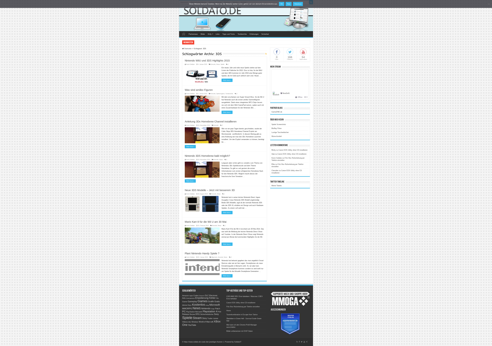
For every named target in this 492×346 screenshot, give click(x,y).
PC (184, 311)
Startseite (187, 49)
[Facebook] (299, 341)
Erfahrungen (254, 34)
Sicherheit (265, 34)
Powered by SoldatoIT (233, 342)
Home (183, 33)
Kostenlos (198, 304)
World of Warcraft (206, 322)
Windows (195, 322)
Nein (288, 4)
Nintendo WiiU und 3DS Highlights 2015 (207, 60)
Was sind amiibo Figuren (199, 89)
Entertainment (190, 298)
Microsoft (214, 304)
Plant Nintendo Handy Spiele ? (202, 253)
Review (192, 314)
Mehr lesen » (227, 80)
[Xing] (307, 341)
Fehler (212, 298)
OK (281, 4)
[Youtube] (304, 341)
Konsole (213, 64)
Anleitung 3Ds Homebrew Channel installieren (211, 121)
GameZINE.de (276, 112)
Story (204, 318)
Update (215, 318)
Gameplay (192, 301)
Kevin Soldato (190, 64)
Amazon (185, 296)
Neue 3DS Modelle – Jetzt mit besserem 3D (210, 190)
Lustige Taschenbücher (280, 132)
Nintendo (205, 308)
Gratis (217, 301)
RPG (198, 314)
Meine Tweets (276, 186)
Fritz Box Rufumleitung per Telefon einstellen (243, 307)
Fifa (217, 298)
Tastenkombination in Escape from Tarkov (242, 315)
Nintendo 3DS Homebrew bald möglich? (207, 155)
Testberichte (242, 34)
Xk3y (210, 34)
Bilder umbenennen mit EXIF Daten (239, 331)
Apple (191, 295)
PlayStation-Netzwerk (194, 312)
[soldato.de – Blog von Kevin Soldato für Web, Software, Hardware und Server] (246, 17)
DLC (207, 296)
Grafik (211, 301)
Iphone (184, 305)
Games (202, 301)
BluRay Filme (276, 128)
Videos (185, 322)
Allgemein (214, 257)
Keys (190, 305)
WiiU (189, 322)
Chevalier (274, 170)
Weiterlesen (297, 4)
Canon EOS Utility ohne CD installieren (293, 150)
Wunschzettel (276, 136)
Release (185, 314)
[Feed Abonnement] (266, 54)
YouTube (192, 325)
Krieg (207, 305)
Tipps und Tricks (228, 34)
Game (184, 302)
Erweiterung (201, 298)
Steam (197, 318)
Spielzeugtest (220, 93)
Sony (216, 314)
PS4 (219, 312)
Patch (217, 308)
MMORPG (187, 308)
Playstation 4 (210, 311)
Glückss (198, 42)
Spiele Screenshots (278, 124)
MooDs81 (286, 93)
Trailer (210, 318)
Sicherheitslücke (206, 314)
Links (218, 34)
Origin (213, 309)
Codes (196, 296)
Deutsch (201, 295)
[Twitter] (302, 341)
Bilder (203, 34)
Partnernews (193, 34)
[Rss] (297, 341)
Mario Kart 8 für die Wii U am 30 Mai (205, 221)
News (218, 64)
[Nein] (489, 4)
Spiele (222, 64)
